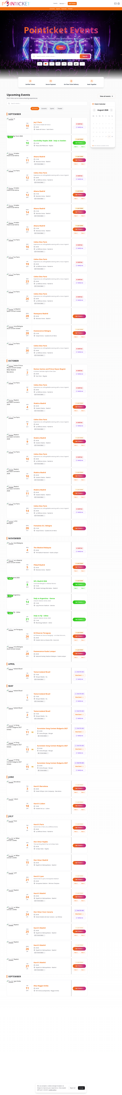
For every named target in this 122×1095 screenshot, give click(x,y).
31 (93, 141)
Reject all (72, 1088)
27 (103, 136)
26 (99, 136)
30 (112, 136)
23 (112, 132)
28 (106, 136)
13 (103, 128)
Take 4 (82, 146)
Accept (81, 1088)
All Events (35, 108)
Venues (62, 3)
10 (93, 128)
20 (103, 132)
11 (96, 128)
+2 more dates (39, 679)
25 (96, 136)
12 (99, 128)
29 (109, 136)
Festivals (64, 9)
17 (93, 132)
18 (96, 132)
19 (99, 132)
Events (55, 3)
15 (109, 128)
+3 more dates (39, 164)
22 (109, 132)
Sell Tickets (72, 3)
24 (93, 136)
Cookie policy (52, 1090)
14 (106, 128)
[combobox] (57, 56)
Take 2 (75, 146)
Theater (70, 9)
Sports (58, 9)
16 (112, 128)
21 (106, 132)
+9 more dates (39, 182)
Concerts (52, 9)
